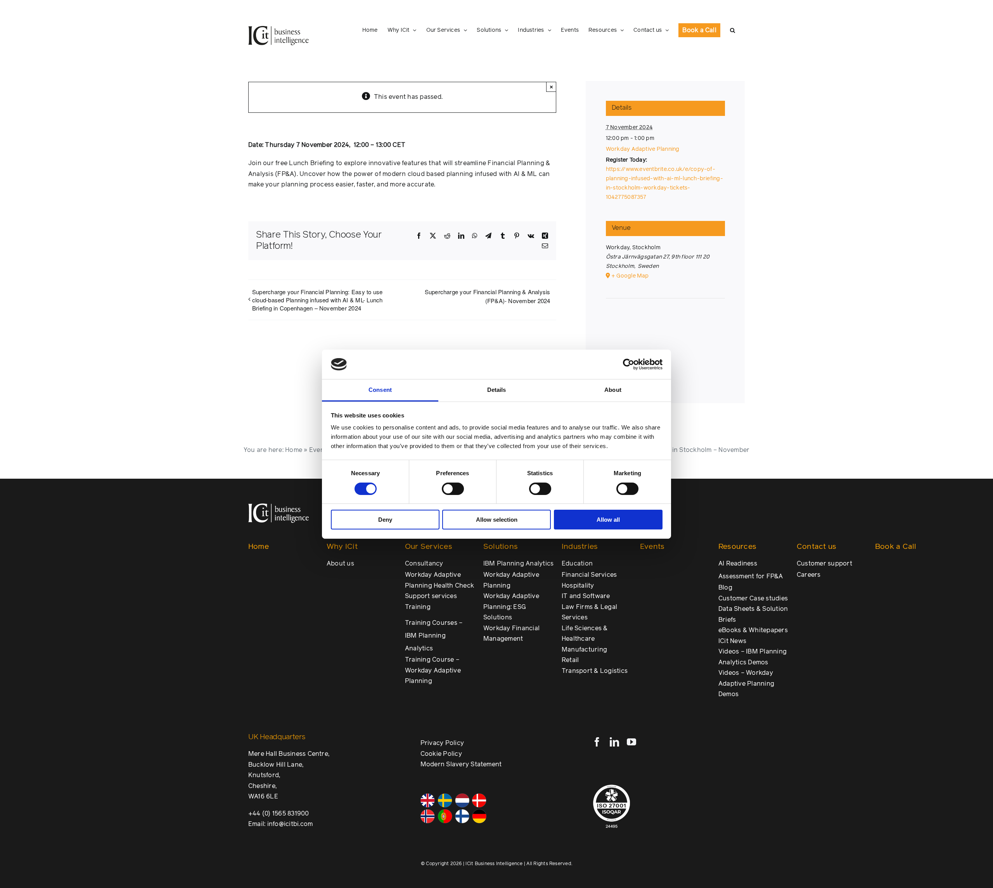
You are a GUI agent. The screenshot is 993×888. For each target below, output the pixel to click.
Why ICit (342, 546)
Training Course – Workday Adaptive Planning (433, 670)
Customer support (824, 563)
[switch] (453, 489)
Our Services (428, 546)
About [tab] (612, 389)
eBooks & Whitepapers (753, 630)
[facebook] (597, 742)
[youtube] (631, 742)
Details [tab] (496, 389)
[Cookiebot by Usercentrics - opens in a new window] (629, 364)
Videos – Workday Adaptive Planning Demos (746, 683)
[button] (732, 30)
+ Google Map (630, 276)
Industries (580, 546)
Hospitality (578, 586)
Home (293, 450)
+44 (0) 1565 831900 (278, 813)
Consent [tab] (380, 389)
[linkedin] (614, 742)
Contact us (816, 546)
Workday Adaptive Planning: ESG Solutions (511, 607)
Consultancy (424, 563)
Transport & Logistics (595, 671)
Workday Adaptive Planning (643, 149)
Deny (385, 519)
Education (577, 563)
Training (418, 607)
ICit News (732, 641)
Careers (809, 575)
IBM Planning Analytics (518, 563)
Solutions (500, 546)
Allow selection (496, 519)
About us (340, 563)
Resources (737, 546)
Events (319, 450)
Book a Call (896, 546)
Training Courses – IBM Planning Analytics (433, 636)
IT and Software (586, 596)
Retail (570, 660)
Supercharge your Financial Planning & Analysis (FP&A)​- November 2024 (487, 296)
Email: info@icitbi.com (280, 824)
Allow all (608, 519)
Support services (431, 596)
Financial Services (589, 575)
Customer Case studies (753, 598)
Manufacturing (584, 650)
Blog (725, 588)
